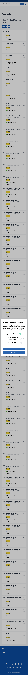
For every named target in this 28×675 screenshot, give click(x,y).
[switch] (20, 334)
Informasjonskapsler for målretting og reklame (11, 343)
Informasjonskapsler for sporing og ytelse (11, 338)
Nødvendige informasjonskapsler (11, 333)
